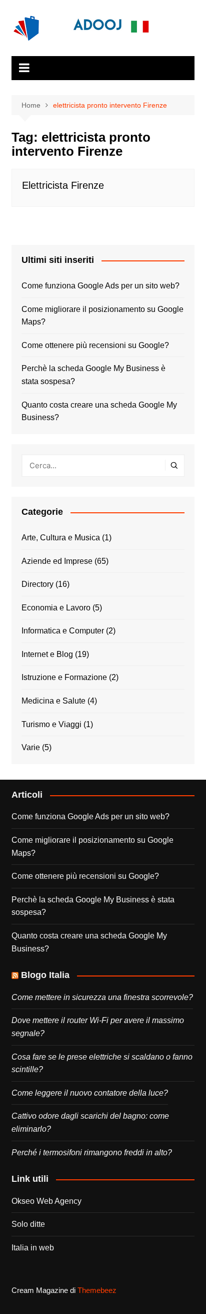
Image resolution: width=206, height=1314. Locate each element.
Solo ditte (28, 1224)
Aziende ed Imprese (57, 561)
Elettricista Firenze (63, 185)
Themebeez (97, 1290)
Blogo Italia (45, 975)
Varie (31, 747)
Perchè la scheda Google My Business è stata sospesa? (94, 375)
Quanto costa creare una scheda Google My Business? (99, 411)
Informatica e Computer (63, 630)
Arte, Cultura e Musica (61, 537)
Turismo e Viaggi (52, 724)
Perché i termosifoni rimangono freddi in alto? (92, 1152)
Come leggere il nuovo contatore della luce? (90, 1093)
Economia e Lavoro (56, 607)
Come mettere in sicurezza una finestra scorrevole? (102, 997)
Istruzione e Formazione (64, 677)
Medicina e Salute (54, 701)
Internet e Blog (47, 654)
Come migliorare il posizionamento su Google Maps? (103, 315)
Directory (38, 584)
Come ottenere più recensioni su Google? (95, 345)
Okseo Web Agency (47, 1201)
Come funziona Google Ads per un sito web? (101, 285)
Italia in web (33, 1247)
